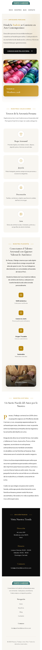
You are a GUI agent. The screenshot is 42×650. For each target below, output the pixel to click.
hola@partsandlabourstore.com (21, 628)
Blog (25, 10)
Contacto (31, 10)
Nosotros (18, 10)
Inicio (11, 10)
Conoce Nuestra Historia (18, 51)
